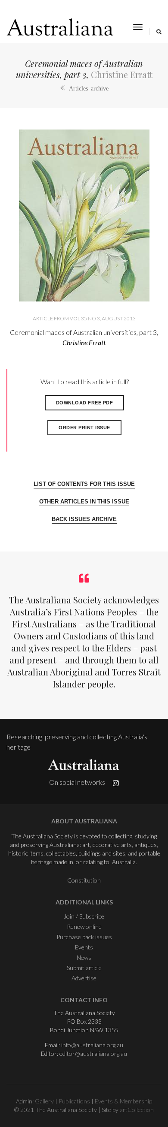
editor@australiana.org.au (93, 1053)
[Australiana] (60, 27)
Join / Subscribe (84, 916)
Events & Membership (123, 1101)
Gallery (44, 1101)
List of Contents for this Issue (84, 484)
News (84, 957)
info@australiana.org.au (92, 1045)
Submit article (84, 967)
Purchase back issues (84, 936)
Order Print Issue (84, 427)
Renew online (84, 926)
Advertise (84, 978)
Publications (74, 1101)
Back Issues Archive (84, 519)
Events (84, 947)
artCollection (137, 1109)
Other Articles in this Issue (84, 501)
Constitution (84, 880)
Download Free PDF (84, 402)
